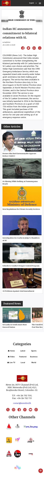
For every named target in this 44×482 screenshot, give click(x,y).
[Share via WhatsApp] (34, 49)
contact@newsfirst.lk (22, 403)
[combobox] (33, 3)
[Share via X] (28, 49)
